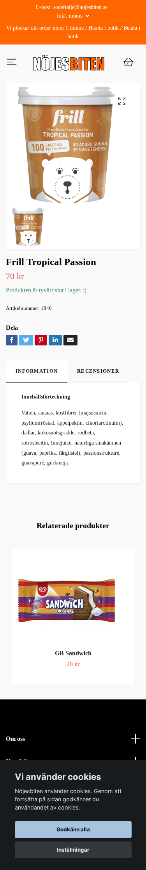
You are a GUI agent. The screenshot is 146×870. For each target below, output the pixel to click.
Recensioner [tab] (98, 404)
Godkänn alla (73, 829)
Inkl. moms (70, 16)
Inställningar (73, 850)
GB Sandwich (73, 686)
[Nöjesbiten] (67, 79)
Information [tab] (37, 404)
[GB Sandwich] (73, 633)
